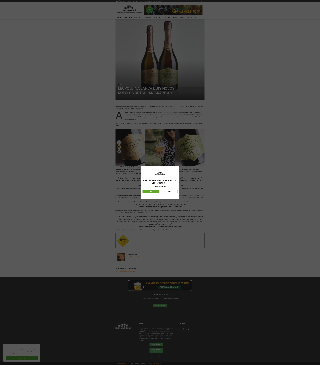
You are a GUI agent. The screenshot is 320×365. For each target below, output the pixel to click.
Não (169, 191)
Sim (151, 191)
